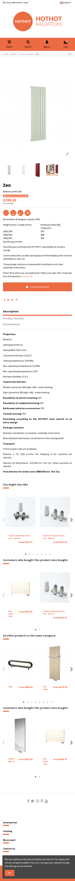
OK (9, 872)
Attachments (11, 324)
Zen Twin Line (10, 613)
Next (71, 520)
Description (10, 311)
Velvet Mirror (11, 760)
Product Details (13, 318)
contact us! (27, 276)
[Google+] (12, 299)
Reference (8, 191)
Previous (4, 520)
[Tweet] (8, 299)
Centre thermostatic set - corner (19, 537)
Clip (10, 686)
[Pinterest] (17, 299)
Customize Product (39, 286)
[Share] (4, 299)
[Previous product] (69, 54)
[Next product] (70, 54)
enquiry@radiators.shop (17, 2)
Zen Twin (45, 688)
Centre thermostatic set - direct (54, 537)
